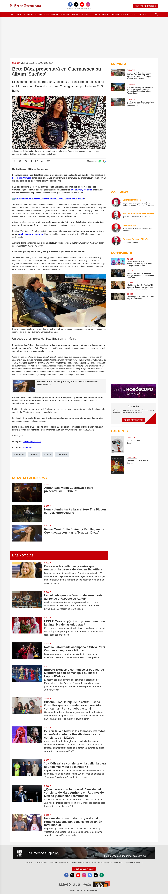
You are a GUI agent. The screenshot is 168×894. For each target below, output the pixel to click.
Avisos (134, 14)
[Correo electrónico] (37, 161)
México (38, 14)
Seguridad (28, 14)
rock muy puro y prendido (31, 234)
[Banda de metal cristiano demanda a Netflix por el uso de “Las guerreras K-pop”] (118, 262)
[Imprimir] (49, 161)
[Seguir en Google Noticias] (104, 161)
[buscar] (156, 14)
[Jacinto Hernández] (116, 202)
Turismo (115, 14)
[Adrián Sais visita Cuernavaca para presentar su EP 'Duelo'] (27, 492)
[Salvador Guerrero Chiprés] (116, 241)
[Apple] (96, 875)
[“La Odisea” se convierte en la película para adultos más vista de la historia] (27, 770)
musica (47, 454)
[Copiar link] (43, 161)
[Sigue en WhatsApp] (100, 161)
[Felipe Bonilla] (116, 228)
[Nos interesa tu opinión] (84, 853)
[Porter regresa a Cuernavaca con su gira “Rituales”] (118, 296)
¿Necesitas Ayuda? (83, 869)
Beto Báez (27, 447)
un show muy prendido (81, 190)
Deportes (125, 14)
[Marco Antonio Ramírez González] (116, 215)
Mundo (46, 14)
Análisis (65, 14)
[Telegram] (31, 161)
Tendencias (104, 14)
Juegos (142, 14)
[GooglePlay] (101, 875)
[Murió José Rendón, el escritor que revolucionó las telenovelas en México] (118, 273)
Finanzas (55, 14)
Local (19, 14)
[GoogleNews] (90, 875)
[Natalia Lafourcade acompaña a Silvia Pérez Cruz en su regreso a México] (27, 652)
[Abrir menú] (12, 14)
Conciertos (19, 454)
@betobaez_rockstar (32, 442)
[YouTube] (82, 4)
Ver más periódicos (145, 6)
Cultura (93, 14)
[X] (76, 4)
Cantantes (34, 454)
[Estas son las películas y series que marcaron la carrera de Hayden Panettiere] (27, 575)
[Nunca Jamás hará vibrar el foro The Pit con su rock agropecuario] (27, 513)
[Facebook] (70, 4)
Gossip (85, 14)
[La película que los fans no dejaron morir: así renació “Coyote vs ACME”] (27, 602)
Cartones (75, 14)
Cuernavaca (62, 454)
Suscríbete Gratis (133, 420)
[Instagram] (88, 4)
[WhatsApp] (25, 161)
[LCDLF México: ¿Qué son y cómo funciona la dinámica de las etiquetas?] (27, 628)
